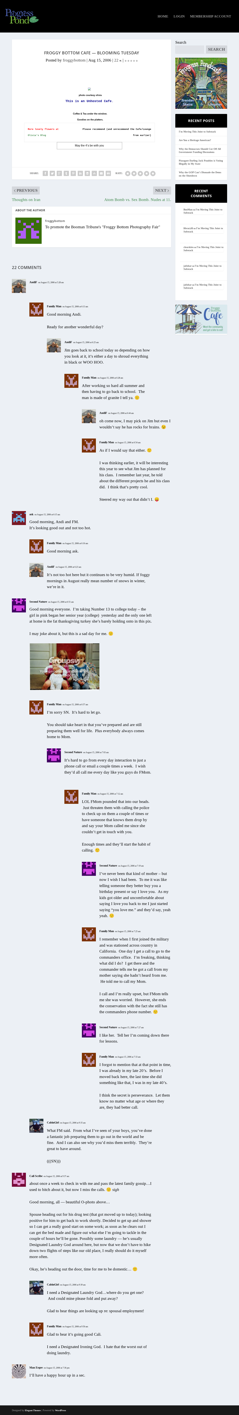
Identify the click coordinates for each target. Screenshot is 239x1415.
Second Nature (38, 601)
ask (31, 514)
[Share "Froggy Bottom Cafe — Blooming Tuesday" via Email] (101, 173)
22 (117, 60)
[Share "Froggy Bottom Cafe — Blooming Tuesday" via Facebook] (45, 173)
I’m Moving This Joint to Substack (197, 131)
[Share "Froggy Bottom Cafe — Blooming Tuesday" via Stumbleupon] (94, 173)
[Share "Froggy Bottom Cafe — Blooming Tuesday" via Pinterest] (73, 173)
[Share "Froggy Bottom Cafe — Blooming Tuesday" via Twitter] (52, 173)
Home (163, 16)
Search (180, 42)
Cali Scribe (36, 1176)
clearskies (189, 247)
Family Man (54, 306)
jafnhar (188, 266)
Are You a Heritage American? (195, 140)
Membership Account (210, 16)
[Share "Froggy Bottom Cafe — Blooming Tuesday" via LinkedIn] (80, 173)
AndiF (33, 282)
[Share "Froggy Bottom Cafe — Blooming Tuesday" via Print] (108, 173)
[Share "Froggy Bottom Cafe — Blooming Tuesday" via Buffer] (87, 173)
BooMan (188, 209)
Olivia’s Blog (37, 135)
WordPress (60, 1410)
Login (179, 16)
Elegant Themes (33, 1410)
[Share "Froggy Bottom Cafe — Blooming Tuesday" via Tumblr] (66, 173)
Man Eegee (36, 1367)
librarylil (188, 228)
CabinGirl (53, 1122)
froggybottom (74, 60)
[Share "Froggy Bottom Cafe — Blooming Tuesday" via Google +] (59, 173)
